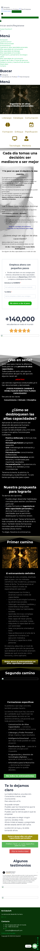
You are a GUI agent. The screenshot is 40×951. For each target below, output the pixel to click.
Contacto (3, 66)
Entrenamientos (5, 45)
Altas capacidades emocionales (10, 53)
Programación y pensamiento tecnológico (13, 55)
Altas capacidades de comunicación (11, 49)
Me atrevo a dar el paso (20, 303)
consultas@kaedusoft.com (13, 930)
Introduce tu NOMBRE (12, 283)
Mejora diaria (4, 64)
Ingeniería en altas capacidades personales (14, 47)
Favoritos (8, 29)
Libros (2, 57)
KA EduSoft (4, 40)
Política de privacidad (7, 43)
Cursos (2, 29)
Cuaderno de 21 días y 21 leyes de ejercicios (14, 60)
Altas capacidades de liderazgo (10, 51)
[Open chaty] (34, 946)
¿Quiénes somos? (6, 42)
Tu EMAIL (7, 292)
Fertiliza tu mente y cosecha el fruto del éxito (14, 62)
